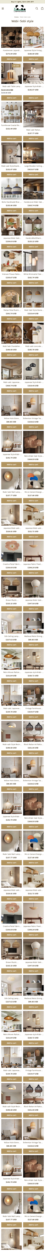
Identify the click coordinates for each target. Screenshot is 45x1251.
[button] (3, 8)
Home (16, 17)
